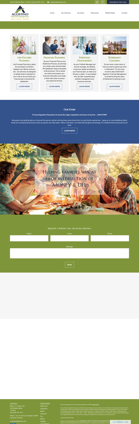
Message (69, 246)
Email (69, 233)
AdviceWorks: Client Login (118, 2)
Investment (43, 409)
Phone (109, 233)
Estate (42, 411)
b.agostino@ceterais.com (58, 2)
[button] (52, 13)
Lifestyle (43, 421)
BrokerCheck (95, 404)
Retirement (43, 406)
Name (29, 233)
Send (69, 265)
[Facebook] (102, 2)
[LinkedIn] (97, 2)
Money (42, 419)
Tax (41, 416)
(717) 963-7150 (20, 406)
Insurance (43, 414)
